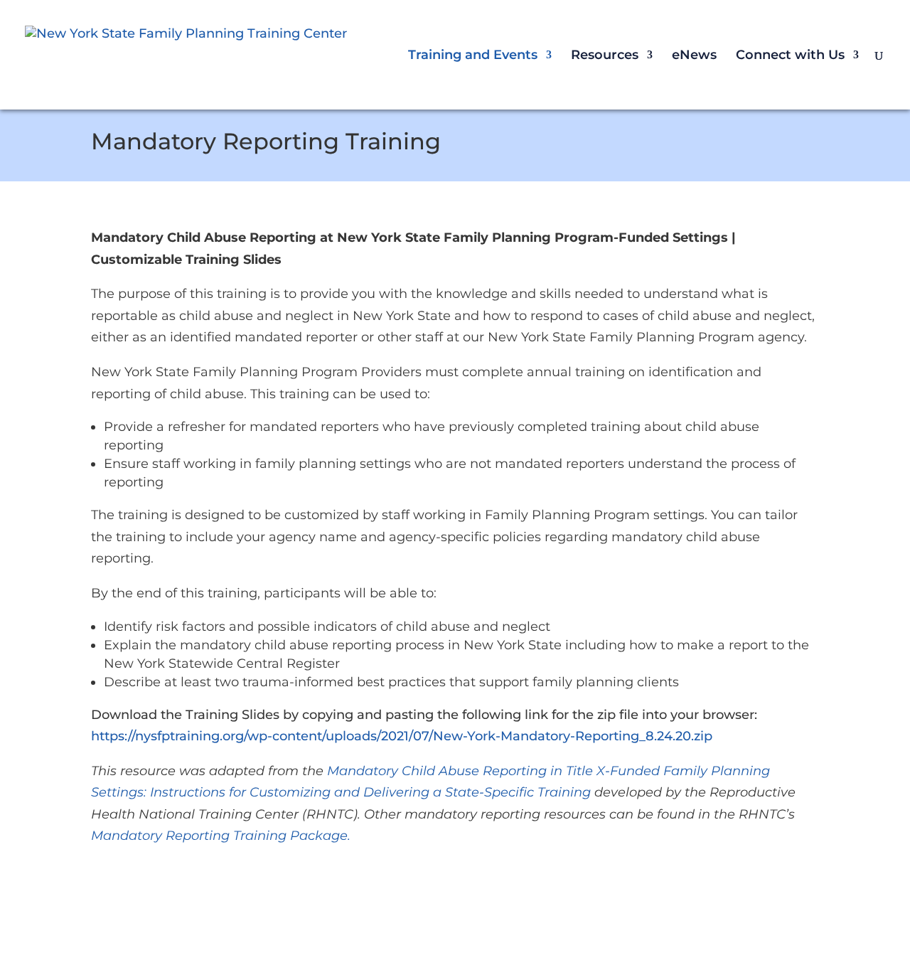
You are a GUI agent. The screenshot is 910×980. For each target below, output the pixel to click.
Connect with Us (790, 56)
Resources (604, 56)
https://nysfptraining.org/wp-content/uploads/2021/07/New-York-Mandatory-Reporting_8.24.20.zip (401, 736)
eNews (694, 56)
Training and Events (472, 56)
